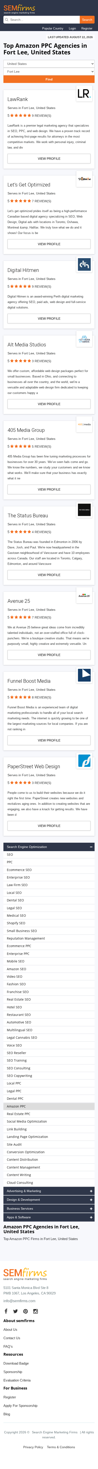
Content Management (23, 1167)
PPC (10, 862)
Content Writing (19, 1175)
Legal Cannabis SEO (22, 1037)
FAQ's (8, 1346)
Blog (6, 1414)
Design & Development (23, 1199)
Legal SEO (14, 908)
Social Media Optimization (27, 1121)
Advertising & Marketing (24, 1191)
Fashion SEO (16, 984)
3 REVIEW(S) (41, 361)
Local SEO (14, 892)
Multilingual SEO (19, 1030)
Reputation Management (26, 938)
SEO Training (17, 1060)
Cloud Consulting (20, 1182)
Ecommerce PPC (19, 946)
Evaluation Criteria (17, 1380)
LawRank (18, 99)
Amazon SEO (16, 969)
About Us (10, 1329)
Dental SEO (15, 900)
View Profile (49, 158)
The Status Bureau (28, 515)
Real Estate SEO (19, 999)
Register (86, 28)
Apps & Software (19, 1217)
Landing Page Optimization (27, 1136)
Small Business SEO (22, 931)
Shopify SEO (16, 923)
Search (87, 19)
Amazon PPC (16, 1106)
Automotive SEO (19, 1022)
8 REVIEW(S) (41, 697)
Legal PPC (14, 1091)
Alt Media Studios (27, 345)
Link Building (17, 1129)
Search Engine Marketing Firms (54, 1432)
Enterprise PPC (18, 953)
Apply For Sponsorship (20, 1406)
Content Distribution (22, 1159)
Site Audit (14, 1144)
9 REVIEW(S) (41, 115)
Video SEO (14, 976)
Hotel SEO (14, 1007)
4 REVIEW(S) (41, 532)
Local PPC (14, 1083)
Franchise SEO (18, 992)
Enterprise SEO (18, 877)
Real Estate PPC (18, 1114)
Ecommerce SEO (19, 870)
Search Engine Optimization (27, 847)
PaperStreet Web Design (34, 766)
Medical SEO (16, 915)
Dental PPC (15, 1098)
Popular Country (52, 28)
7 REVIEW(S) (41, 201)
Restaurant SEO (19, 1014)
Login (72, 28)
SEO (10, 854)
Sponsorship (12, 1372)
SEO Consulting (18, 1068)
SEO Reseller (16, 1053)
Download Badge (16, 1363)
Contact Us (11, 1338)
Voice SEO (14, 1045)
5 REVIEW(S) (41, 446)
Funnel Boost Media (29, 681)
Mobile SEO (15, 961)
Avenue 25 (19, 601)
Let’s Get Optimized (29, 185)
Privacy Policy (33, 1447)
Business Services (20, 1208)
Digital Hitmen (23, 270)
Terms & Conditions (61, 1447)
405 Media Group (26, 430)
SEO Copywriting (19, 1075)
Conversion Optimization (26, 1152)
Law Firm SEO (17, 885)
